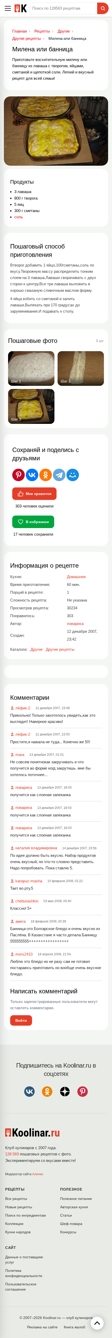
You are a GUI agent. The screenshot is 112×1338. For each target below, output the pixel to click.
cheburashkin (26, 901)
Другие (36, 649)
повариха (23, 787)
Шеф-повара (71, 1224)
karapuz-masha (28, 881)
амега (20, 921)
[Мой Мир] (72, 475)
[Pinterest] (18, 475)
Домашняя (76, 576)
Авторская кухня (74, 1207)
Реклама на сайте (42, 1327)
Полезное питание (76, 1199)
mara (19, 754)
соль (18, 217)
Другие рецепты (60, 649)
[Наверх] (97, 1323)
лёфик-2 (22, 708)
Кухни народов (17, 1232)
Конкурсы (68, 1232)
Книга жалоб (74, 1327)
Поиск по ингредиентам (25, 1215)
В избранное (37, 522)
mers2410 (24, 954)
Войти (21, 1020)
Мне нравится (38, 494)
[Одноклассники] (45, 475)
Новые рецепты (18, 1207)
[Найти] (103, 8)
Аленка (37, 1174)
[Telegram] (59, 475)
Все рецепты (16, 1199)
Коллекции (14, 1224)
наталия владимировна (36, 848)
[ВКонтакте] (32, 475)
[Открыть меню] (8, 8)
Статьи (66, 1215)
